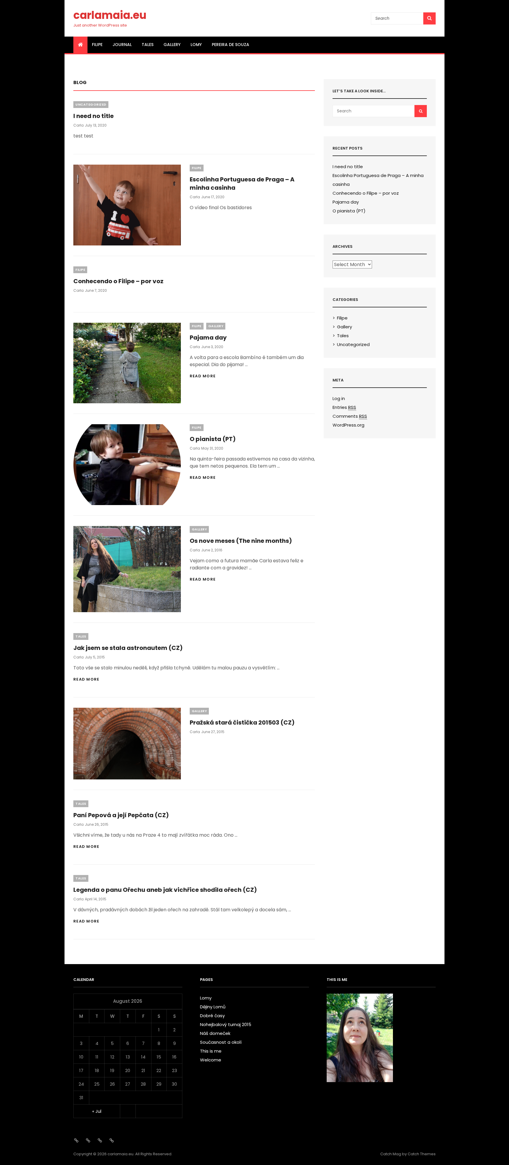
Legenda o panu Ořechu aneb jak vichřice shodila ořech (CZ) (165, 890)
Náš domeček (215, 1033)
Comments (350, 416)
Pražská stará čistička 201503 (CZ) (242, 722)
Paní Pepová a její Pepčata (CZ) (121, 815)
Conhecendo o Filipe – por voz (118, 281)
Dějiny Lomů (213, 1007)
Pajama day (208, 337)
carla (78, 125)
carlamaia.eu (109, 15)
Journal (122, 44)
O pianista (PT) (213, 439)
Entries (344, 407)
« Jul (96, 1111)
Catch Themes (422, 1154)
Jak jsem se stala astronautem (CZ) (128, 648)
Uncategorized (90, 104)
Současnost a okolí (221, 1042)
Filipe (97, 44)
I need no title (93, 116)
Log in (339, 398)
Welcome (210, 1060)
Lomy (196, 44)
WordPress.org (348, 425)
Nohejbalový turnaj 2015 (225, 1024)
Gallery (172, 44)
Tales (147, 44)
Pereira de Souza (230, 44)
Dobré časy (212, 1015)
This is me (211, 1051)
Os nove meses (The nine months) (241, 541)
